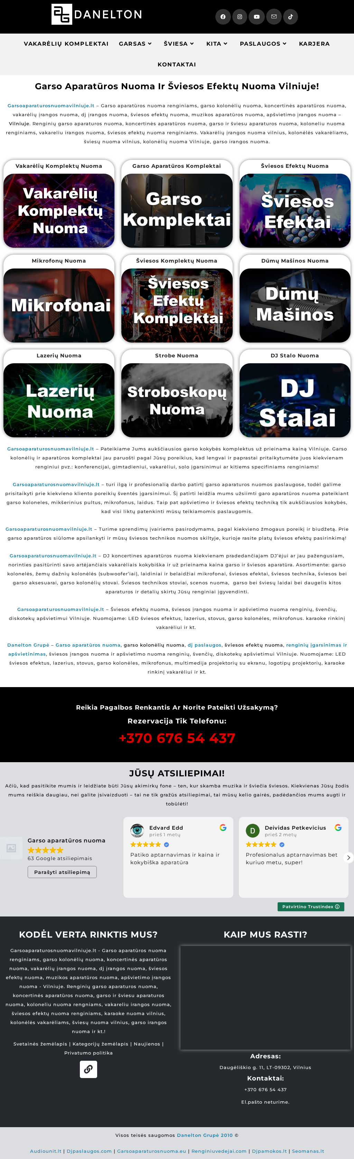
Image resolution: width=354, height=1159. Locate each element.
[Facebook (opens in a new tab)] (223, 17)
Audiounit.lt (46, 1151)
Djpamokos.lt (269, 1151)
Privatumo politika (88, 1053)
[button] (348, 857)
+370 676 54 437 (177, 738)
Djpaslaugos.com (89, 1151)
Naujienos (147, 1044)
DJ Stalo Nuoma (295, 355)
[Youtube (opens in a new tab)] (257, 17)
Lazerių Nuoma (59, 355)
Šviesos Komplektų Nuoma (176, 260)
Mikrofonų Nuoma (59, 260)
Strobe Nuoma (176, 355)
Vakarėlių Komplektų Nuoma (59, 166)
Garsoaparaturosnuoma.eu (151, 1151)
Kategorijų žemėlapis (101, 1044)
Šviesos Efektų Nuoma (295, 166)
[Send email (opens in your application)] (274, 17)
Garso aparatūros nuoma (88, 645)
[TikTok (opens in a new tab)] (290, 17)
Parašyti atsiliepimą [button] (62, 872)
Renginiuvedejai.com (219, 1151)
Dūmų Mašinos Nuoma (295, 260)
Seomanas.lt (308, 1151)
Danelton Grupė (28, 645)
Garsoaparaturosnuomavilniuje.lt (49, 529)
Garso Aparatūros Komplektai (176, 166)
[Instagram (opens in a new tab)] (239, 17)
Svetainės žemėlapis (40, 1044)
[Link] (88, 1069)
